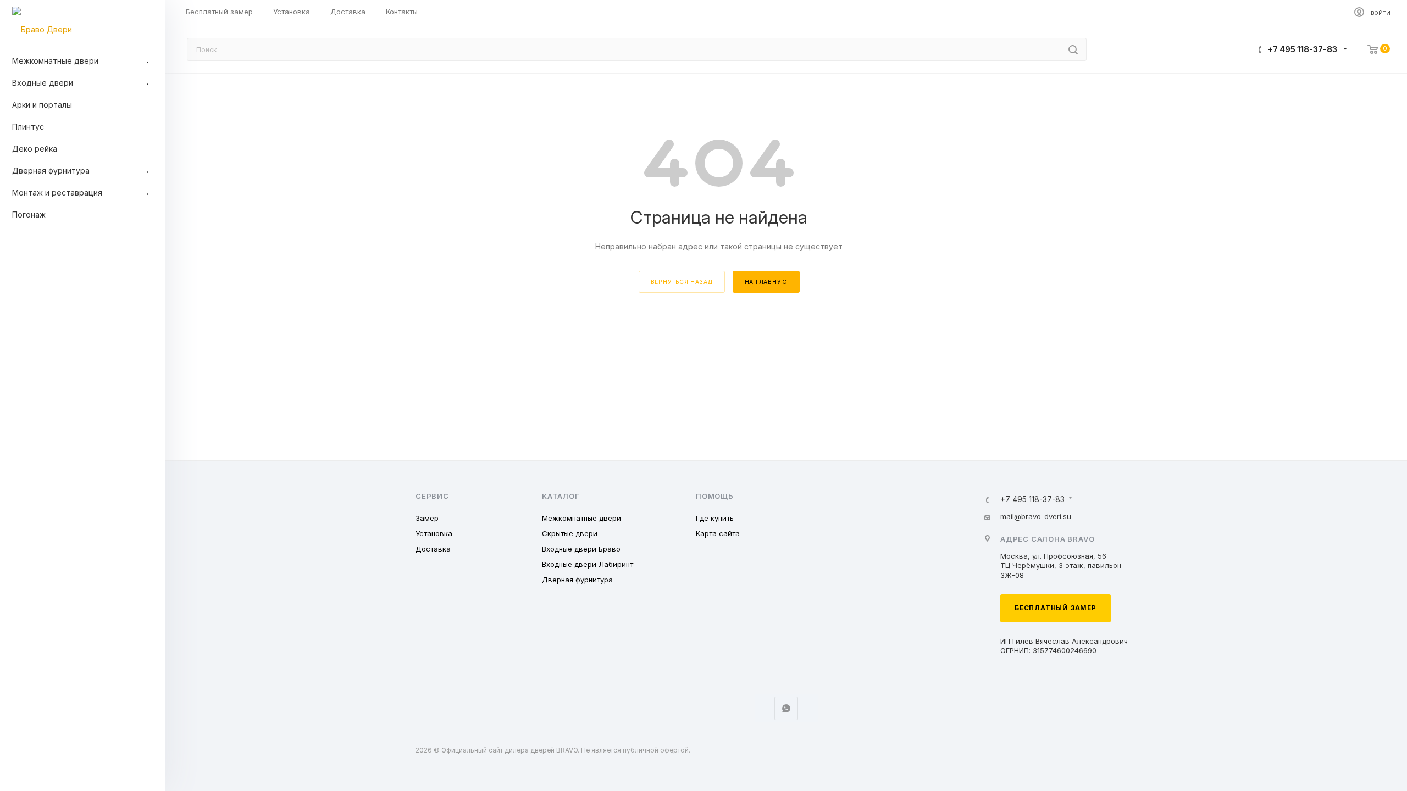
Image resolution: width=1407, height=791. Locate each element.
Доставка (433, 548)
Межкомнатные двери (581, 518)
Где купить (715, 518)
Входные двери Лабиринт (587, 564)
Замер (427, 518)
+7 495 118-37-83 (1302, 49)
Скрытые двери (569, 533)
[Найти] (1073, 49)
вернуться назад (682, 281)
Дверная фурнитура (577, 579)
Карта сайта (718, 533)
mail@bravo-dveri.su (1035, 516)
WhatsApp (786, 708)
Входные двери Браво (581, 548)
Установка (434, 533)
